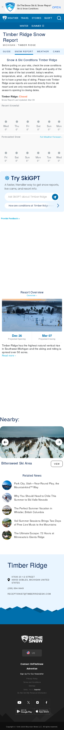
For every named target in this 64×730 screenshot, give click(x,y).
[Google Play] (24, 711)
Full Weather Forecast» (51, 136)
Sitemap (32, 685)
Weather (13, 18)
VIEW (57, 463)
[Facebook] (46, 702)
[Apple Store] (42, 711)
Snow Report (24, 51)
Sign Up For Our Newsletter (32, 673)
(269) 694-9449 (16, 588)
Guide (7, 51)
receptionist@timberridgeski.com (29, 593)
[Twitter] (28, 702)
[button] (59, 18)
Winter (24, 26)
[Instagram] (37, 702)
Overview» (32, 295)
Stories (36, 18)
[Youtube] (19, 702)
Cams (56, 51)
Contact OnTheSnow (32, 663)
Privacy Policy (31, 678)
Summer (36, 26)
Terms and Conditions (32, 682)
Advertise (32, 668)
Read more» (9, 355)
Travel (25, 18)
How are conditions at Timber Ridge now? (32, 205)
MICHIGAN (9, 45)
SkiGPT (48, 18)
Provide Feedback (9, 218)
